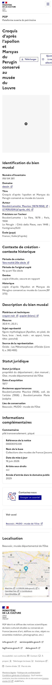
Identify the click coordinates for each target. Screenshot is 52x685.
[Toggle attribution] (46, 588)
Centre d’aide (11, 666)
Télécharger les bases (21, 661)
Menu (48, 4)
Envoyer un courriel (30, 497)
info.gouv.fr (8, 642)
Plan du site (26, 666)
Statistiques (40, 661)
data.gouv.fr (32, 648)
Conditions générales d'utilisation (16, 675)
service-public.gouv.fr (30, 642)
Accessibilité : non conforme (14, 656)
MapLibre (8, 588)
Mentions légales (9, 672)
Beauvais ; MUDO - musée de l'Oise (22, 523)
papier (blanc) (27, 315)
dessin (5, 186)
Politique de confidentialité (28, 672)
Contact (33, 656)
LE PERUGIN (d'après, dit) (16, 209)
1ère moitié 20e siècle (14, 262)
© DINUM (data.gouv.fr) (26, 588)
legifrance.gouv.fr (11, 648)
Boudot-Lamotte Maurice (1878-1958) (23, 206)
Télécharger (30, 59)
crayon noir (8, 315)
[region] (26, 574)
